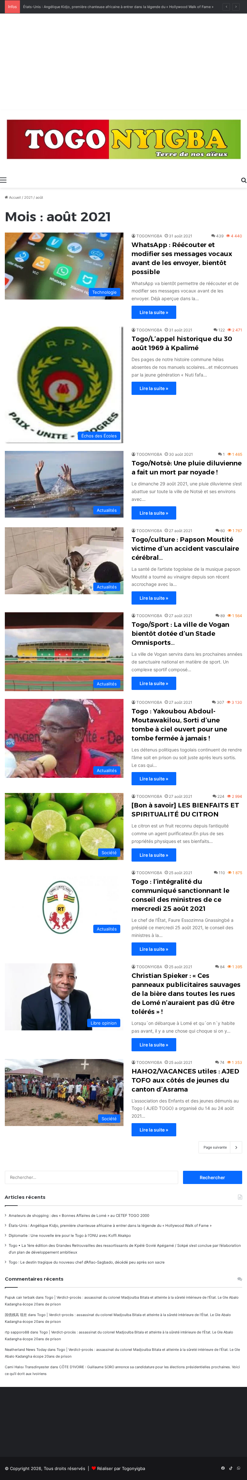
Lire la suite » (154, 312)
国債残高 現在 (16, 1315)
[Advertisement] (123, 62)
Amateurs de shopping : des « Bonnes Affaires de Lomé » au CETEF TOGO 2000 (79, 1215)
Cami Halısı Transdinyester (27, 1367)
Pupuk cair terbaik (20, 1297)
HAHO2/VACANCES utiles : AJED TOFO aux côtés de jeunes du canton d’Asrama (185, 1080)
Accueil (14, 197)
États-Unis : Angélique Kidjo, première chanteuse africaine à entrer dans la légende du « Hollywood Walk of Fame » (110, 1225)
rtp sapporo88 (17, 1332)
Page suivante (215, 1147)
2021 (28, 197)
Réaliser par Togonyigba (121, 1468)
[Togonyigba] (123, 141)
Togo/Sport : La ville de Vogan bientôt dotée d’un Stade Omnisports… (180, 633)
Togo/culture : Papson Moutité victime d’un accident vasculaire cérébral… (185, 548)
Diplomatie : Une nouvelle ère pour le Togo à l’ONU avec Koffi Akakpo (70, 1235)
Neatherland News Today (26, 1349)
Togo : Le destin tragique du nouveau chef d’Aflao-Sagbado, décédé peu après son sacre (87, 1262)
